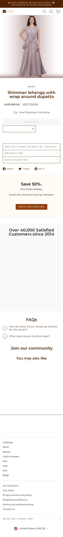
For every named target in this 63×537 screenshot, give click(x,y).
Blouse (6, 452)
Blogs (6, 475)
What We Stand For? (18, 519)
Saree (6, 447)
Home (30, 86)
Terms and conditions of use (18, 504)
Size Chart (8, 490)
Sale (5, 470)
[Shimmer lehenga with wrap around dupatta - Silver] (8, 403)
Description (14, 153)
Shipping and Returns (15, 500)
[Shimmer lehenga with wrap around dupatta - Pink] (4, 403)
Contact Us (9, 509)
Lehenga (8, 442)
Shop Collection (32, 207)
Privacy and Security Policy (17, 495)
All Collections (10, 486)
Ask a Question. (17, 160)
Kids (5, 466)
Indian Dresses (11, 456)
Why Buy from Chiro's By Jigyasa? (31, 147)
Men (5, 461)
